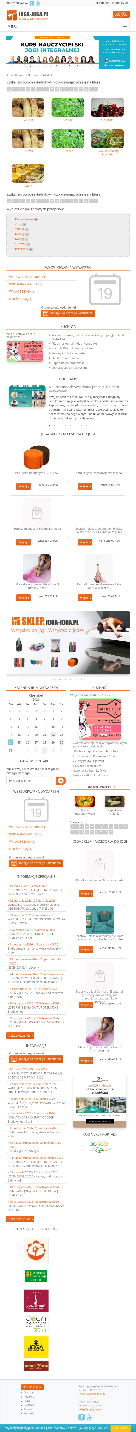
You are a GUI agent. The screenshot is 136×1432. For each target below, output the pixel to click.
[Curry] (28, 173)
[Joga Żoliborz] (36, 1345)
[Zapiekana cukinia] (114, 801)
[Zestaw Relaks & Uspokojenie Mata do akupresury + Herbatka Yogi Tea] (99, 512)
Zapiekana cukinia (115, 811)
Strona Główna (15, 75)
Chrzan (28, 119)
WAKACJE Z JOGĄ (21, 842)
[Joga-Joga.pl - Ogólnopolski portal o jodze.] (27, 15)
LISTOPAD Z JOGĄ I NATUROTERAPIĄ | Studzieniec (33, 1009)
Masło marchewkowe (85, 811)
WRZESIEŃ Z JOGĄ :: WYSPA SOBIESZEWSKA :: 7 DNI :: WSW (36, 921)
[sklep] (68, 642)
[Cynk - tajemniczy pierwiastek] (108, 138)
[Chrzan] (28, 107)
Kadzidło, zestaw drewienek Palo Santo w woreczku (99, 586)
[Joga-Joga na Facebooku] (32, 3)
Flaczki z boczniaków (66, 358)
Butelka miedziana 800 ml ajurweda (37, 529)
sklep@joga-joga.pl (90, 1409)
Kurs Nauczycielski (25, 834)
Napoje (21, 239)
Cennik (28, 1409)
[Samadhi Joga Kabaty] (36, 1364)
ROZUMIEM (120, 1428)
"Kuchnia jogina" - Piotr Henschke (74, 343)
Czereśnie (107, 119)
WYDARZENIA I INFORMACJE (27, 827)
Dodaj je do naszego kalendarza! (38, 863)
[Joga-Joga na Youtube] (38, 3)
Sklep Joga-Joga (32, 1387)
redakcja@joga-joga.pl (92, 1394)
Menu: (12, 26)
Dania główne (26, 219)
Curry (28, 185)
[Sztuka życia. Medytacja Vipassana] (99, 457)
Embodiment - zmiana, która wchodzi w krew (34, 950)
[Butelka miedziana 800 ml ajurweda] (37, 512)
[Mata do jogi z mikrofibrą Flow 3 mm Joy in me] (37, 568)
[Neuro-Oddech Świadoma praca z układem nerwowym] (25, 396)
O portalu (29, 1392)
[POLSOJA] (100, 1146)
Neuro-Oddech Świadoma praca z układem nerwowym (84, 388)
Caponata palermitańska (68, 363)
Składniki (47, 75)
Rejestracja (102, 3)
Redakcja (29, 1396)
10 (92, 426)
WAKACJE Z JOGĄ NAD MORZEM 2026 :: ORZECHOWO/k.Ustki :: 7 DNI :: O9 (33, 906)
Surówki (22, 244)
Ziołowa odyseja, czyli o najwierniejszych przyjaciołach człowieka (88, 337)
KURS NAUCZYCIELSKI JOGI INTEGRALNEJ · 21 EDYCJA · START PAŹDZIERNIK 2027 (35, 980)
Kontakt (28, 1413)
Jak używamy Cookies (62, 1428)
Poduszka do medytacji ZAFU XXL (37, 473)
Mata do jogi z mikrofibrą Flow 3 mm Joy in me (37, 586)
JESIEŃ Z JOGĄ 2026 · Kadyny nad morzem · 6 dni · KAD (36, 995)
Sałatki (21, 229)
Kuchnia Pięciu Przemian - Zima (73, 348)
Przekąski (23, 249)
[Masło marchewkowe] (85, 801)
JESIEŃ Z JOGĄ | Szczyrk (23, 967)
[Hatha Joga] (36, 1274)
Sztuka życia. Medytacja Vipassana (99, 473)
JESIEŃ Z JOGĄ (20, 849)
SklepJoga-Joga (121, 14)
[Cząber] (68, 107)
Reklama (29, 1405)
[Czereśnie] (108, 107)
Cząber (68, 119)
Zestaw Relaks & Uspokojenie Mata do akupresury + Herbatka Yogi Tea (98, 530)
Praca (27, 1400)
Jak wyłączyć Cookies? (94, 1428)
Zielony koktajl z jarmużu (68, 353)
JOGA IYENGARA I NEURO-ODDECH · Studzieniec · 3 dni (32, 936)
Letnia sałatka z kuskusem (69, 368)
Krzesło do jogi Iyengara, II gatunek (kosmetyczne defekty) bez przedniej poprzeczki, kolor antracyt (100, 997)
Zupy (20, 224)
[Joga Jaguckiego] (36, 1248)
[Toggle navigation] (125, 26)
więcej (23, 486)
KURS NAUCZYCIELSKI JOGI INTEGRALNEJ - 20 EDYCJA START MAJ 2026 (36, 892)
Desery (21, 234)
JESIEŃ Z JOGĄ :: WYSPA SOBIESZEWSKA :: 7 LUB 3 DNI (36, 1024)
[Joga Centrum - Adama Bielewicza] (36, 1322)
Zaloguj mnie (120, 3)
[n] (68, 52)
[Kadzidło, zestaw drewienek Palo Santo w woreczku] (99, 568)
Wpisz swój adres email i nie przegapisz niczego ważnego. (32, 771)
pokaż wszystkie (20, 1035)
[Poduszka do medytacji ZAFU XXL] (37, 457)
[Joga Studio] (36, 1299)
